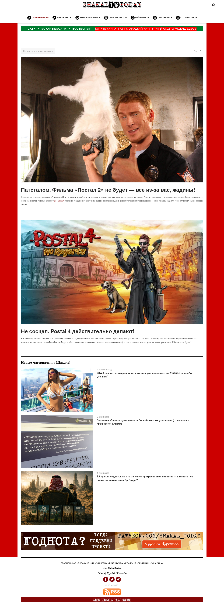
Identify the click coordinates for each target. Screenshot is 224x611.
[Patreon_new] (112, 540)
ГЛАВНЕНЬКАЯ (68, 563)
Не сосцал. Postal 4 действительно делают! (78, 331)
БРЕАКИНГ (83, 563)
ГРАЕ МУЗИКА (116, 563)
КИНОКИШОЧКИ (99, 563)
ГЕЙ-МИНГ (130, 563)
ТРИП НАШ (143, 563)
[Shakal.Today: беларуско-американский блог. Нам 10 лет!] (112, 5)
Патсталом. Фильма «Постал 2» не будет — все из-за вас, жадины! (108, 189)
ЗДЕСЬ (192, 29)
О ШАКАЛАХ (157, 563)
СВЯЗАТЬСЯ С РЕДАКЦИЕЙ (112, 600)
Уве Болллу (59, 200)
